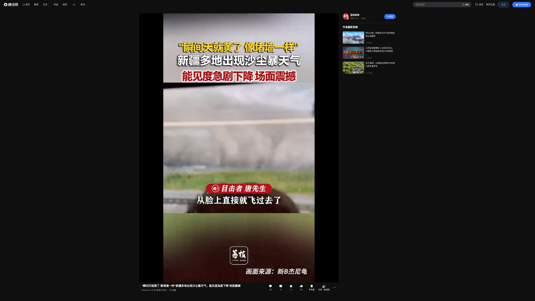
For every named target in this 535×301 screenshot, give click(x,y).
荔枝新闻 (354, 15)
